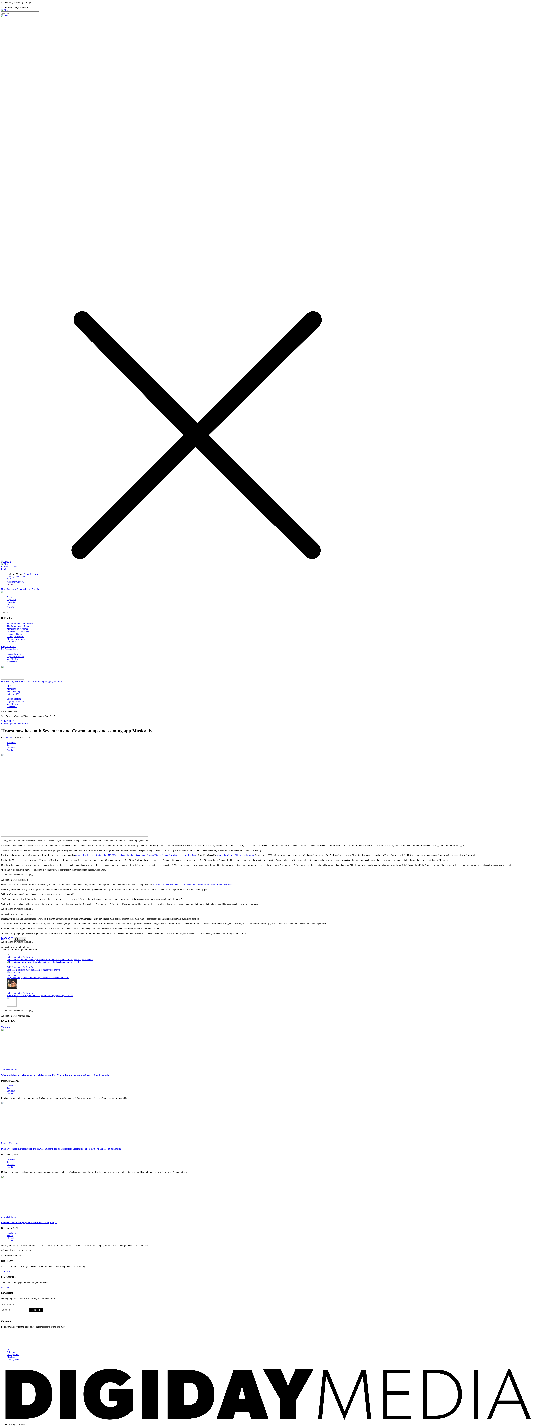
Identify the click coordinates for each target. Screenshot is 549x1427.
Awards (35, 589)
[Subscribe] (6, 564)
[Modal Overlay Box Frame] (22, 1309)
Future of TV (13, 694)
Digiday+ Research (15, 656)
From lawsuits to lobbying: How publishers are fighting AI (29, 1222)
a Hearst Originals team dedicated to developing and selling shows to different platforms (192, 884)
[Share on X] (8, 939)
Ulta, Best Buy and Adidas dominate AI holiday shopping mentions (31, 681)
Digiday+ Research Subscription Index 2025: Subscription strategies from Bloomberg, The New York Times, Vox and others (61, 1149)
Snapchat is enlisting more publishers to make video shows (33, 970)
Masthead (11, 1357)
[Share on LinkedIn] (2, 939)
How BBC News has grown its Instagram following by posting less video (40, 995)
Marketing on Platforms (17, 629)
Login (14, 566)
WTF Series (12, 659)
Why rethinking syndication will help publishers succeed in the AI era (38, 977)
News (3, 589)
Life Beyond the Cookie (18, 631)
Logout (10, 584)
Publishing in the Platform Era (14, 723)
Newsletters (12, 661)
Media (10, 686)
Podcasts (21, 589)
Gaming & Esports (15, 636)
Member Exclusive (9, 1143)
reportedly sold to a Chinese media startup (235, 855)
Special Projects (14, 654)
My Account (6, 649)
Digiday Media (13, 1359)
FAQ (9, 579)
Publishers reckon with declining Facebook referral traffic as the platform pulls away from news (50, 959)
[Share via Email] (12, 939)
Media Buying (13, 691)
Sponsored (11, 975)
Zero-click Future (9, 1069)
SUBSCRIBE (7, 721)
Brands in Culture (15, 634)
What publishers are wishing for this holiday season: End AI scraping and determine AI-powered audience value (55, 1075)
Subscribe (5, 566)
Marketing (11, 689)
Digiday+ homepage (16, 576)
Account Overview (15, 582)
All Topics (11, 641)
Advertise (11, 1352)
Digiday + (11, 589)
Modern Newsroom (16, 639)
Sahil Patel (9, 737)
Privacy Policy (13, 1354)
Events (28, 589)
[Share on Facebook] (5, 939)
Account (5, 1287)
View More (6, 1027)
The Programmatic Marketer (19, 626)
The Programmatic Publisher (20, 623)
